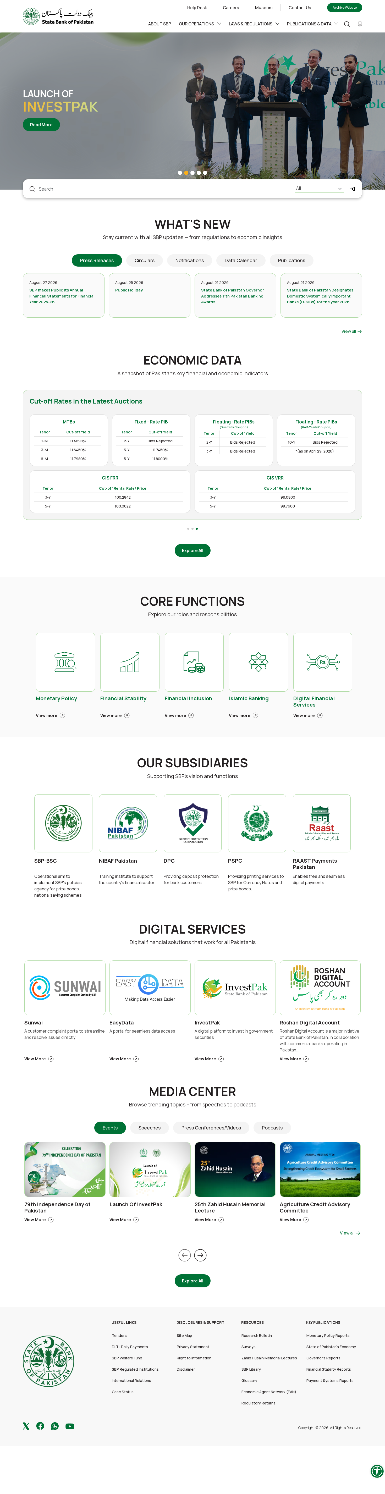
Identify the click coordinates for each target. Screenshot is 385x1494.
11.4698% (78, 440)
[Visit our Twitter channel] (26, 1425)
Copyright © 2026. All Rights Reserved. (330, 1427)
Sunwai (33, 1022)
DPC (169, 861)
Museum (264, 7)
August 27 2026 (43, 282)
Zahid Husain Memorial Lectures (269, 1357)
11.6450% (78, 449)
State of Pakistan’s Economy (331, 1346)
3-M (44, 449)
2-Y (126, 440)
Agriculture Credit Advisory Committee (315, 1207)
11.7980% (78, 458)
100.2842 (123, 497)
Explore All (192, 550)
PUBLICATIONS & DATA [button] (309, 24)
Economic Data (193, 360)
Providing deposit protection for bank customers (191, 879)
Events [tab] (110, 1127)
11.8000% (160, 458)
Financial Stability (123, 698)
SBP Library (251, 1369)
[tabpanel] (192, 303)
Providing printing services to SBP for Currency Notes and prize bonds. (256, 882)
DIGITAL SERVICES (192, 929)
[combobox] (319, 189)
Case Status (123, 1391)
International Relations (131, 1380)
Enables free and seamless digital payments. (319, 879)
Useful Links (124, 1322)
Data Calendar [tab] (241, 260)
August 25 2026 (129, 282)
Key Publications (323, 1322)
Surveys (248, 1346)
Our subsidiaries (192, 763)
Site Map (184, 1335)
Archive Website (345, 7)
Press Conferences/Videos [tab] (211, 1127)
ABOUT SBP (159, 24)
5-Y (126, 458)
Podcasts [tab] (272, 1127)
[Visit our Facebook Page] (40, 1425)
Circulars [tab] (145, 260)
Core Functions (192, 601)
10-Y (291, 442)
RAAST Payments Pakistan (315, 864)
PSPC (235, 861)
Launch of (48, 93)
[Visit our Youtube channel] (69, 1426)
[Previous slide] (184, 1255)
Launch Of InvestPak (135, 1204)
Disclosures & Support (200, 1322)
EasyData (121, 1022)
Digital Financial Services (314, 701)
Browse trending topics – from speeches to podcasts (192, 1104)
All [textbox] (298, 188)
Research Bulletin (256, 1335)
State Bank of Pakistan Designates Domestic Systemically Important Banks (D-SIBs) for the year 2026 (320, 296)
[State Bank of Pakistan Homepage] (58, 16)
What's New (193, 224)
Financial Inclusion (188, 698)
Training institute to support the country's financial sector (127, 879)
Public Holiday (129, 290)
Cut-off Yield (78, 431)
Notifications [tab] (189, 260)
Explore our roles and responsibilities (192, 614)
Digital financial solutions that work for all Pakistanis (193, 942)
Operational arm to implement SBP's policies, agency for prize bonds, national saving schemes (58, 885)
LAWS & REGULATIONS (251, 24)
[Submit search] (353, 188)
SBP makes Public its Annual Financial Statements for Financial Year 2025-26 (62, 296)
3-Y (126, 449)
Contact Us (300, 7)
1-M (44, 440)
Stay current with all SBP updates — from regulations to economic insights (192, 237)
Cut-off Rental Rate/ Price (122, 488)
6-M (44, 458)
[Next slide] (200, 1255)
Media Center (192, 1091)
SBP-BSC (45, 861)
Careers (231, 7)
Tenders (119, 1335)
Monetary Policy (56, 698)
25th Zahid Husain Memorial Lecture (230, 1207)
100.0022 (123, 506)
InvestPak (60, 106)
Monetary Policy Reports (328, 1335)
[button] (360, 23)
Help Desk (197, 7)
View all (349, 331)
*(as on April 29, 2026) (314, 451)
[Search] (347, 23)
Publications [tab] (291, 260)
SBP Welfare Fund (127, 1357)
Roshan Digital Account (310, 1022)
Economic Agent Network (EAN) (268, 1391)
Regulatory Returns (258, 1403)
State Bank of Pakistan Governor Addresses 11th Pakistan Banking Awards (232, 296)
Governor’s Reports (323, 1357)
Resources (252, 1322)
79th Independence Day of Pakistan (57, 1207)
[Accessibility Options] (377, 1471)
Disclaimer (186, 1369)
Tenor (44, 431)
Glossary (249, 1380)
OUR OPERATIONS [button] (197, 24)
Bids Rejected (160, 440)
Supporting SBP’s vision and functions (192, 776)
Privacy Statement (193, 1346)
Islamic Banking (249, 698)
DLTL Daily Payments (130, 1346)
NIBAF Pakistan (118, 861)
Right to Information (194, 1357)
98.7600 (287, 506)
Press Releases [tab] (97, 260)
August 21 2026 (215, 282)
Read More (45, 125)
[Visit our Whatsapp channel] (55, 1425)
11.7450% (160, 449)
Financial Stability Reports (328, 1369)
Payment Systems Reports (330, 1380)
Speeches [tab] (150, 1127)
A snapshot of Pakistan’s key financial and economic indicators (192, 373)
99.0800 (287, 497)
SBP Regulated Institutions (135, 1369)
